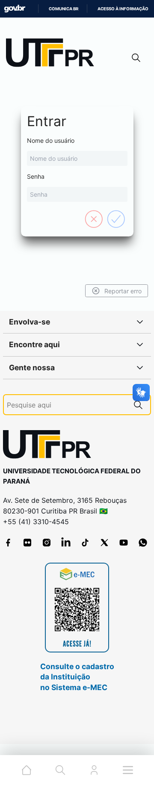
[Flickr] (27, 542)
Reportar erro (123, 291)
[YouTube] (123, 542)
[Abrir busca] (136, 57)
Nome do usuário (50, 140)
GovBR (14, 9)
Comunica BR (63, 8)
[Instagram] (46, 542)
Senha (35, 176)
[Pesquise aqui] (138, 404)
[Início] (53, 54)
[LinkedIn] (66, 542)
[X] (104, 542)
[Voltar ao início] (50, 446)
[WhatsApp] (143, 542)
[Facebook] (8, 542)
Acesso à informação (123, 8)
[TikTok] (85, 542)
